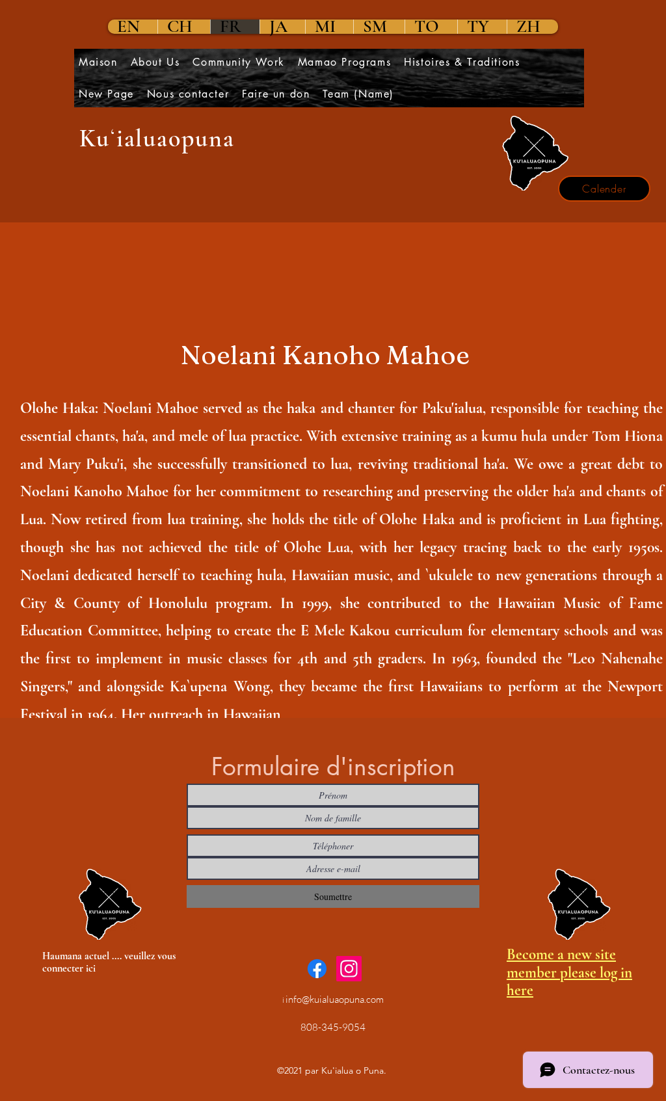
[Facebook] (317, 968)
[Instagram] (349, 968)
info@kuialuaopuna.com (335, 999)
